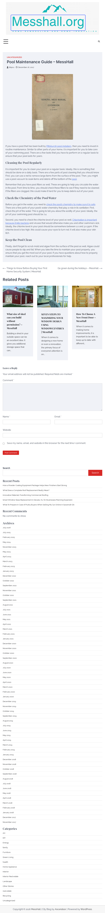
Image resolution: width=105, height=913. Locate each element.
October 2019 (8, 711)
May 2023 (7, 552)
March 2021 (7, 629)
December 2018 (9, 759)
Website (7, 430)
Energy (6, 843)
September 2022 (10, 585)
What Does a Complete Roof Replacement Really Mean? (26, 490)
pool (74, 179)
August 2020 (8, 663)
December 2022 (9, 576)
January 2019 (8, 754)
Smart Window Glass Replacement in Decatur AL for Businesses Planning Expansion (37, 500)
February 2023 (9, 566)
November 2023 (9, 547)
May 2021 (6, 619)
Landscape (7, 881)
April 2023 (7, 556)
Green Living (8, 857)
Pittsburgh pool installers (58, 146)
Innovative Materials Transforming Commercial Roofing (25, 495)
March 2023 (7, 561)
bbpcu (11, 67)
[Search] (99, 42)
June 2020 (7, 672)
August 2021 (8, 605)
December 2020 (9, 643)
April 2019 (7, 740)
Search (6, 468)
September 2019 (10, 716)
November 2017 (9, 822)
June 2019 (7, 730)
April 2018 (7, 798)
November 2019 (9, 706)
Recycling (7, 896)
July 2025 (7, 532)
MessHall (35, 909)
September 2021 (9, 600)
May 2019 (7, 735)
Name (6, 416)
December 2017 (9, 817)
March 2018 (7, 803)
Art (4, 833)
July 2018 (7, 783)
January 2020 (8, 696)
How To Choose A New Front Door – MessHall (86, 317)
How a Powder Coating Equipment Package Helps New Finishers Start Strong (35, 485)
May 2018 (7, 793)
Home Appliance (10, 867)
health (5, 862)
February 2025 (9, 537)
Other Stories (8, 886)
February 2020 (9, 692)
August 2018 (8, 779)
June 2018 (7, 788)
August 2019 (8, 721)
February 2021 (9, 634)
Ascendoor (60, 909)
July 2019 (7, 725)
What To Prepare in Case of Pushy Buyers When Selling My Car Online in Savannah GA (38, 505)
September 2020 (10, 658)
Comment (8, 380)
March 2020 (7, 687)
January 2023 (8, 571)
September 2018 (10, 774)
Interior (6, 871)
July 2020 (7, 668)
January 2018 (8, 812)
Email (58, 416)
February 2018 (9, 808)
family (5, 847)
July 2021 (6, 609)
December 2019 (9, 701)
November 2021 (9, 590)
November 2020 (9, 648)
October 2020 (8, 653)
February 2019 (9, 750)
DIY (4, 838)
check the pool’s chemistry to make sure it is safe (70, 204)
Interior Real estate (10, 876)
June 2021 (7, 614)
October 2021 (8, 595)
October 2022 (8, 581)
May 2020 (7, 677)
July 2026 (7, 527)
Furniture (7, 852)
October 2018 (8, 769)
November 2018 (9, 764)
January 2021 (8, 639)
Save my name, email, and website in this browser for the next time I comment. (46, 443)
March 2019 (7, 745)
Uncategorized (14, 57)
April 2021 (7, 624)
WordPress (86, 909)
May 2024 (7, 542)
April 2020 (7, 682)
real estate (7, 891)
